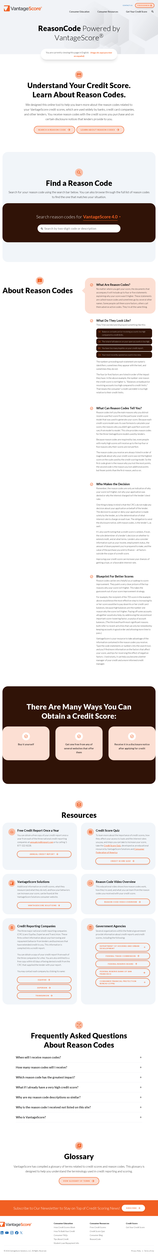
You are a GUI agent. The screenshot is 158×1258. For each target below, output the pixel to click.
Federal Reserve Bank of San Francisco (116, 972)
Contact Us (127, 5)
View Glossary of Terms (76, 1181)
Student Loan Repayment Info (66, 1243)
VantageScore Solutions (42, 905)
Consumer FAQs (61, 1235)
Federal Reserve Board (120, 964)
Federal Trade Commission (121, 956)
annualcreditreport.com (41, 842)
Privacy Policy (136, 1251)
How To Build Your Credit (64, 1231)
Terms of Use (149, 1251)
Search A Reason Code (52, 130)
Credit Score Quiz (112, 845)
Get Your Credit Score (136, 11)
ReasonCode (95, 1239)
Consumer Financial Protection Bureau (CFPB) (118, 982)
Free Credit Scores (98, 1227)
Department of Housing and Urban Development (119, 947)
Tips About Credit (61, 1239)
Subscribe (131, 1208)
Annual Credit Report (42, 854)
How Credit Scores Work (64, 1227)
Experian (42, 988)
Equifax (42, 980)
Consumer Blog (96, 1235)
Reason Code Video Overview (120, 902)
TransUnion (42, 996)
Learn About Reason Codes (98, 130)
